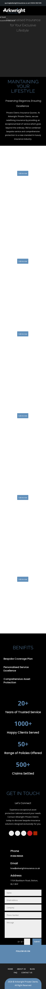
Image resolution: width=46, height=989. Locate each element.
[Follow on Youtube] (35, 833)
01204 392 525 (36, 3)
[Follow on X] (17, 833)
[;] (23, 65)
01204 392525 (16, 856)
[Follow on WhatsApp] (11, 957)
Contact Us (26, 972)
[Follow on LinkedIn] (23, 833)
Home (10, 969)
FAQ (15, 972)
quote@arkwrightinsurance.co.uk (17, 3)
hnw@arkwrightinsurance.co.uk (25, 868)
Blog (32, 969)
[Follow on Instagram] (34, 957)
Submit (37, 941)
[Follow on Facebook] (11, 833)
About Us (21, 969)
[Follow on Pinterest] (29, 833)
